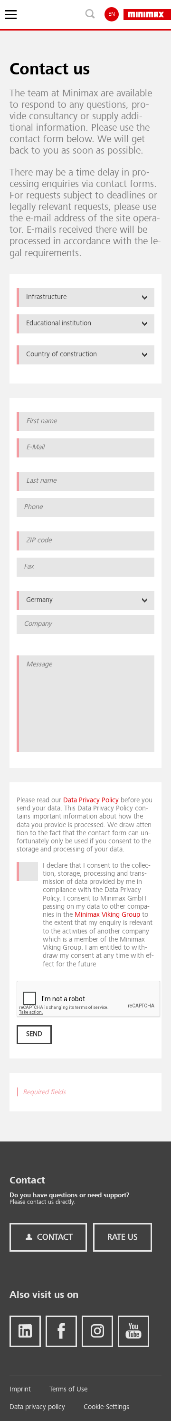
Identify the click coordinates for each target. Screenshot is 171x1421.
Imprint (20, 1389)
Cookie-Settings (106, 1407)
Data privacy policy (37, 1407)
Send (34, 1034)
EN (111, 14)
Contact (54, 1237)
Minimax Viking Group (107, 915)
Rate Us (122, 1237)
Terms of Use (68, 1389)
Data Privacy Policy (91, 800)
